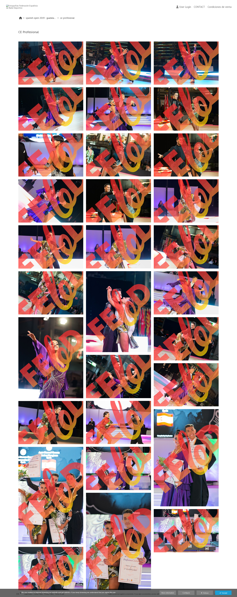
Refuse (205, 593)
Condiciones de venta (220, 6)
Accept (224, 593)
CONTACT (199, 6)
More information (167, 593)
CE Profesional (67, 17)
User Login (185, 6)
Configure (186, 593)
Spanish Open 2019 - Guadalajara (41, 17)
